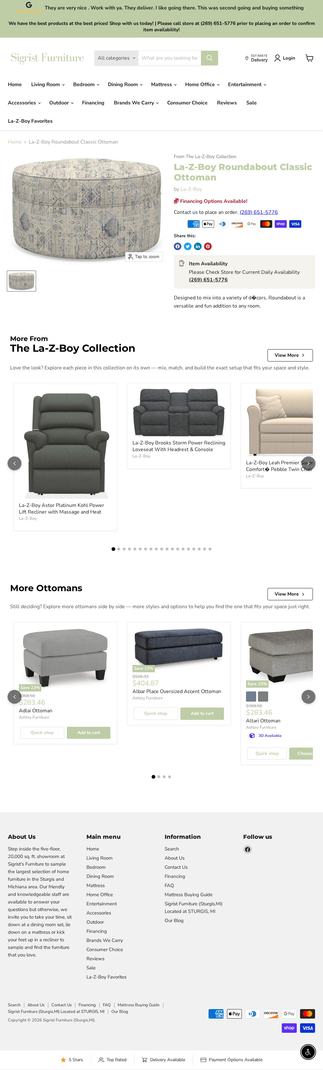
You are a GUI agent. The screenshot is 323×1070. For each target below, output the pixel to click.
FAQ (169, 885)
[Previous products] (14, 463)
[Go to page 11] (167, 549)
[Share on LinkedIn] (198, 246)
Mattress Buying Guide (189, 894)
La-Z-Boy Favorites (30, 121)
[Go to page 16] (193, 549)
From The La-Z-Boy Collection (205, 156)
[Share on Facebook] (177, 246)
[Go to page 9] (156, 549)
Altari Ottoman (263, 720)
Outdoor (59, 102)
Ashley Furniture (34, 717)
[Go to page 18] (204, 549)
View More (287, 355)
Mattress (162, 84)
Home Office (200, 84)
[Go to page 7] (145, 549)
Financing (93, 102)
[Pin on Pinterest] (208, 246)
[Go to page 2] (118, 549)
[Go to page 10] (161, 549)
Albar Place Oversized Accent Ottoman (176, 691)
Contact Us (176, 867)
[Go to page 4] (129, 549)
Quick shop (42, 733)
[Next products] (308, 463)
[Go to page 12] (172, 549)
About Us (175, 858)
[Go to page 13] (177, 549)
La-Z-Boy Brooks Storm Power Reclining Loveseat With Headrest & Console (178, 446)
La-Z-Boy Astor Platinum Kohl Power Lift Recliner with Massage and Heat (61, 508)
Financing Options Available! (213, 201)
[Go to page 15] (188, 549)
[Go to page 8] (151, 549)
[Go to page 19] (209, 549)
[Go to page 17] (199, 549)
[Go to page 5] (134, 549)
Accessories (22, 102)
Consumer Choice (187, 102)
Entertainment (245, 84)
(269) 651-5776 (259, 212)
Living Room (46, 84)
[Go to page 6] (140, 549)
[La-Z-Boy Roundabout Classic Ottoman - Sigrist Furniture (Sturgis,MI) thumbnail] (21, 281)
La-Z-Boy (191, 189)
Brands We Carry (134, 102)
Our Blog (174, 920)
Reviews (227, 102)
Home (15, 84)
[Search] (209, 58)
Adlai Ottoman (35, 710)
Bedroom (84, 84)
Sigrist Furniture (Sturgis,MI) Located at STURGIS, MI (56, 1011)
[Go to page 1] (113, 549)
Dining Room (123, 84)
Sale (251, 102)
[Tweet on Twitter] (187, 246)
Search (172, 849)
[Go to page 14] (183, 549)
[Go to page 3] (124, 549)
